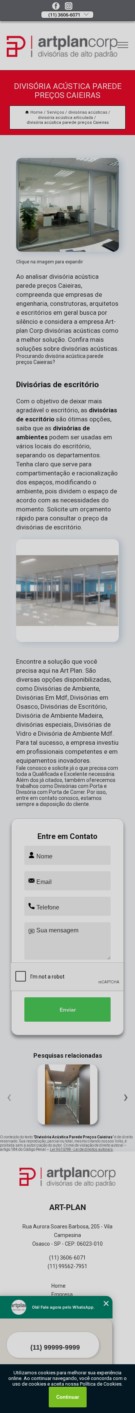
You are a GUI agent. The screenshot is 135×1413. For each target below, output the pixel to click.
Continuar (67, 1397)
